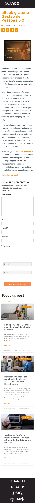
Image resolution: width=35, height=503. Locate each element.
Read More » (8, 345)
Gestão (23, 25)
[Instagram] (17, 487)
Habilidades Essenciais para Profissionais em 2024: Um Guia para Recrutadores (15, 380)
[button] (32, 3)
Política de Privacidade (12, 278)
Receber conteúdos (17, 284)
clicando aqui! (12, 175)
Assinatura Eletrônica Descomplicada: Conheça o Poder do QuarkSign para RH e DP (17, 439)
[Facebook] (12, 487)
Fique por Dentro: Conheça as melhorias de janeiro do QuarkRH (17, 327)
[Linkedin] (22, 487)
